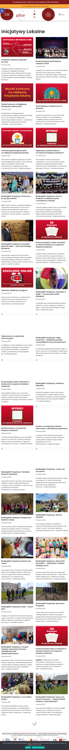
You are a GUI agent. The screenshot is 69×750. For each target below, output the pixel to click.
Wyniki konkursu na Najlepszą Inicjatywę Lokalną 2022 (14, 105)
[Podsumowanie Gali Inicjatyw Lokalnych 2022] (52, 47)
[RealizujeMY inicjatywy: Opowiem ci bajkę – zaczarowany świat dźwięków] (52, 278)
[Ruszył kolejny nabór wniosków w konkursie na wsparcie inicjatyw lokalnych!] (17, 369)
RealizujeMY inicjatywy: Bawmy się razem (16, 562)
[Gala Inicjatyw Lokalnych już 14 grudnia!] (52, 93)
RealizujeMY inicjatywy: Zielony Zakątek (49, 516)
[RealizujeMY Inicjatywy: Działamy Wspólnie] (52, 370)
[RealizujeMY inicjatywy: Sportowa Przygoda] (52, 591)
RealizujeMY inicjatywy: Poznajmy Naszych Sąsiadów (15, 473)
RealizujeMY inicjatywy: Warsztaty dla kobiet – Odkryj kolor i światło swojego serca (50, 563)
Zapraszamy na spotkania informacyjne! (12, 337)
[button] (2, 10)
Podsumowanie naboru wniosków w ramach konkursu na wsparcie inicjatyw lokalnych (51, 651)
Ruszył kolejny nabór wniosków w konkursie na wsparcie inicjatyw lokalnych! (15, 384)
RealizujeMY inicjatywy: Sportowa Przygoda (50, 604)
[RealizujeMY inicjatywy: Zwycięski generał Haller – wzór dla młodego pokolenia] (17, 230)
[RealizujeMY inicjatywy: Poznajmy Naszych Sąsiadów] (17, 458)
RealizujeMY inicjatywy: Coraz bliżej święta (16, 698)
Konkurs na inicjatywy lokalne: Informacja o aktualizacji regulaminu (51, 427)
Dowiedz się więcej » (15, 124)
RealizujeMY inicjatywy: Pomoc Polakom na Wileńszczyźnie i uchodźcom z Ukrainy (49, 198)
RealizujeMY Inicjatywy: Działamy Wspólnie (50, 384)
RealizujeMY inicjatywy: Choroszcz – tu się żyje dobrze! (16, 197)
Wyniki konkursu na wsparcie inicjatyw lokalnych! (13, 429)
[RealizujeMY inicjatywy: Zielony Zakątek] (52, 502)
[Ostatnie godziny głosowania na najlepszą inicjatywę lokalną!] (17, 138)
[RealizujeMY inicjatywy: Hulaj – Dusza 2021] (17, 593)
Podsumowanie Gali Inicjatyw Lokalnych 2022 (48, 62)
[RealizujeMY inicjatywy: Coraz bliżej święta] (17, 683)
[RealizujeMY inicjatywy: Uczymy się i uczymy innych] (17, 729)
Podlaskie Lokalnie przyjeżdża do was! (14, 61)
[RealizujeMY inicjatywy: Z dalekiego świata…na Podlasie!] (52, 729)
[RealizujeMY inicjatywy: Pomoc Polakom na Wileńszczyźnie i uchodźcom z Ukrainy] (52, 182)
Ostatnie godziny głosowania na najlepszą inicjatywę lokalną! (15, 151)
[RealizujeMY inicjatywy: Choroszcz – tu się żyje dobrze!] (17, 182)
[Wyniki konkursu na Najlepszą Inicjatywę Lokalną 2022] (17, 92)
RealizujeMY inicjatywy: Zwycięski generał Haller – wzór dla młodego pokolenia (16, 246)
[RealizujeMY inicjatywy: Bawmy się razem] (17, 547)
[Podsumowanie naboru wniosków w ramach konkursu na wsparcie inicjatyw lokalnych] (52, 636)
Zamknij (28, 747)
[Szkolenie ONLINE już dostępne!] (17, 278)
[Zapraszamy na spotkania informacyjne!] (17, 323)
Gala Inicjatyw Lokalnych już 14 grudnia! (49, 107)
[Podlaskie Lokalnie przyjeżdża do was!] (17, 47)
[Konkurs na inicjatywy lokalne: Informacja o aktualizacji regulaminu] (52, 414)
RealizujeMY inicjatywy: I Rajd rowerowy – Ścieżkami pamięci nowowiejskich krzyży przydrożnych (51, 339)
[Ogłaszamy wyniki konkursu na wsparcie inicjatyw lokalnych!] (52, 138)
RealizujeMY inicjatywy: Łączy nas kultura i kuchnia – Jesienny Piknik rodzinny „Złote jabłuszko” (50, 699)
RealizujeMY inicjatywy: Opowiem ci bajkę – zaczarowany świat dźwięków (51, 294)
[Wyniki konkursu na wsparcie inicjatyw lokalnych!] (17, 415)
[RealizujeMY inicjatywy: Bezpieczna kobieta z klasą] (17, 504)
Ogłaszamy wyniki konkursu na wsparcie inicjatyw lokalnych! (50, 151)
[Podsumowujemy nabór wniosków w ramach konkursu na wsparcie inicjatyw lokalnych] (52, 230)
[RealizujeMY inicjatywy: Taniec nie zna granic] (52, 457)
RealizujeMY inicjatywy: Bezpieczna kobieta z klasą (16, 518)
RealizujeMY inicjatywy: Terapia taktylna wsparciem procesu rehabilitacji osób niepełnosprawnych (14, 650)
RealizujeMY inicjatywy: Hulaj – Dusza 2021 (17, 608)
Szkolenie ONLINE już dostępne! (14, 290)
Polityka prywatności (38, 747)
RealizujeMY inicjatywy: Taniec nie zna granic (50, 470)
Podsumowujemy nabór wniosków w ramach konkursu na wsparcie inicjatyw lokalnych (50, 244)
